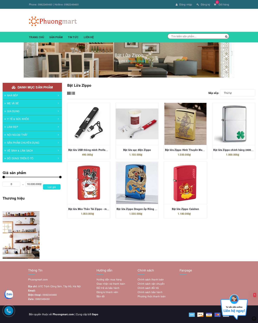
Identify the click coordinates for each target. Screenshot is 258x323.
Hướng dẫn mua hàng (109, 279)
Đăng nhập (185, 4)
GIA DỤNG (13, 111)
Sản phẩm (56, 37)
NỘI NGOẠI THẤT (17, 134)
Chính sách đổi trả (148, 288)
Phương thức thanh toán (152, 296)
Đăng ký (205, 4)
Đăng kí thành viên (107, 292)
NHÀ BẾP (12, 95)
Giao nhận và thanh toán (111, 283)
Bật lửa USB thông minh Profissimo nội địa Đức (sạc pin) (103, 150)
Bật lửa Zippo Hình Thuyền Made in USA (189, 150)
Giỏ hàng (222, 4)
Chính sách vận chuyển (151, 283)
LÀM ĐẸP (12, 127)
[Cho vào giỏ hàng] (84, 124)
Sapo (95, 314)
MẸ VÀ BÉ (13, 103)
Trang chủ (36, 37)
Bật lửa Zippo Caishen (185, 209)
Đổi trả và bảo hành (108, 288)
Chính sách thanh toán (151, 279)
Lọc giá (52, 187)
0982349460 (45, 4)
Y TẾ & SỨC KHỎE (18, 119)
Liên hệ (89, 37)
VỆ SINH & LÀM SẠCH (20, 150)
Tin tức (73, 37)
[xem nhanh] (92, 124)
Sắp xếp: (213, 93)
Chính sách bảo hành (150, 292)
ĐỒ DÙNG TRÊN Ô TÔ (20, 158)
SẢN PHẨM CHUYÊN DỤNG (23, 142)
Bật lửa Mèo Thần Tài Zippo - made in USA (94, 209)
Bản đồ (101, 296)
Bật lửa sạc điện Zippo (137, 150)
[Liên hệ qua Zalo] (8, 294)
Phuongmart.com (63, 314)
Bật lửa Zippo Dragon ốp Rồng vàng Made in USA (147, 209)
